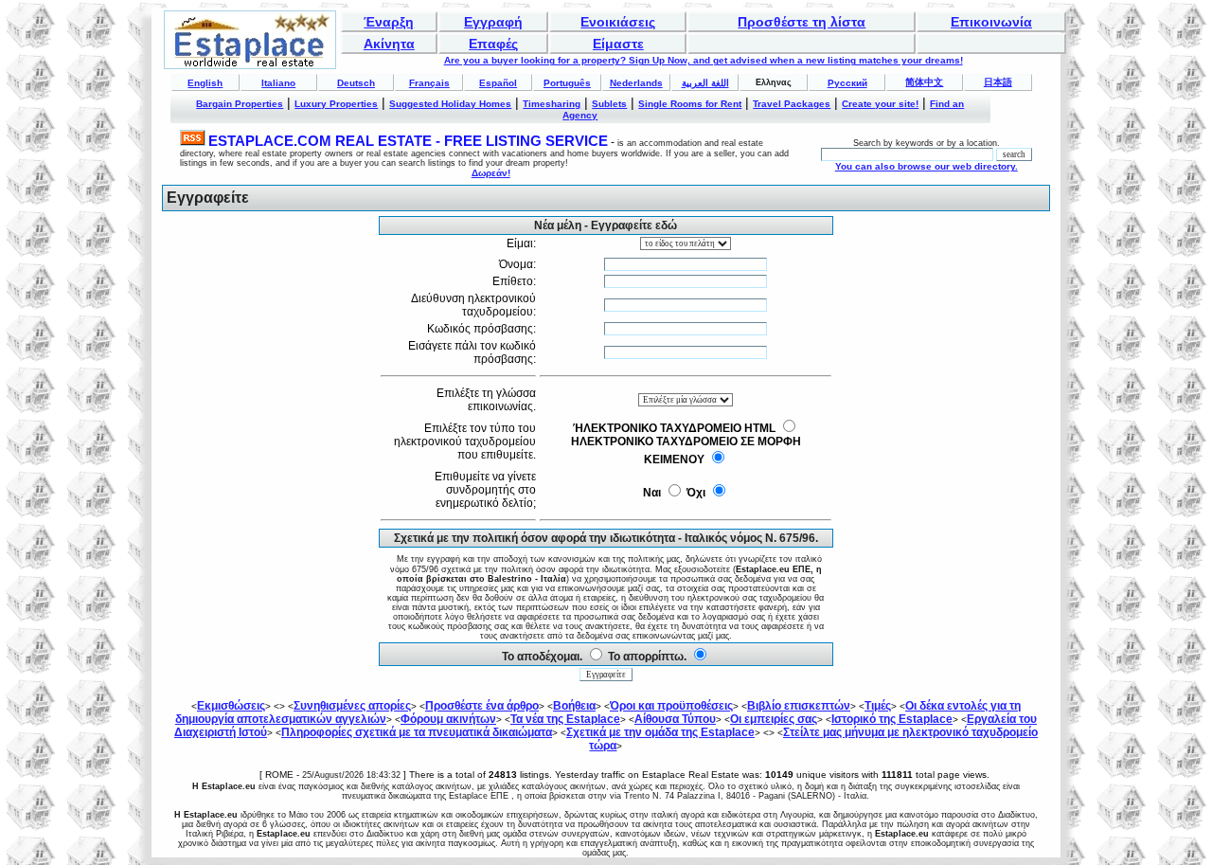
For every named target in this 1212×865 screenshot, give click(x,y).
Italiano (278, 83)
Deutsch (356, 83)
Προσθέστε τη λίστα (801, 21)
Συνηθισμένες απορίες (352, 705)
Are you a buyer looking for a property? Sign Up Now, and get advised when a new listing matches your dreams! (703, 60)
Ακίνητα (389, 43)
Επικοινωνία (991, 21)
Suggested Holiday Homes (450, 104)
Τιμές (877, 705)
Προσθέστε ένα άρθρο (482, 705)
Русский (847, 83)
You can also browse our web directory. (926, 166)
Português (567, 83)
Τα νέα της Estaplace (565, 719)
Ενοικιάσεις (617, 21)
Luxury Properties (336, 104)
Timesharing (551, 104)
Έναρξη (389, 21)
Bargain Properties (239, 104)
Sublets (609, 104)
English (205, 83)
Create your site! (880, 104)
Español (498, 83)
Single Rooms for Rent (689, 104)
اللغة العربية (705, 83)
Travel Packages (791, 104)
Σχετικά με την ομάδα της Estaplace (660, 732)
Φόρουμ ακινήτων (448, 719)
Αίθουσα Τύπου (675, 719)
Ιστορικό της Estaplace (892, 719)
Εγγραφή (493, 21)
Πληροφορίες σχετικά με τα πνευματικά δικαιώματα (416, 732)
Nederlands (636, 83)
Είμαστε (618, 43)
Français (429, 83)
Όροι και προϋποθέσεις (671, 705)
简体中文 (924, 82)
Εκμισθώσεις (231, 705)
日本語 (998, 82)
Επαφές (493, 43)
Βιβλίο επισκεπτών (798, 705)
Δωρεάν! (491, 173)
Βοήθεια (574, 705)
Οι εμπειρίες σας (773, 719)
